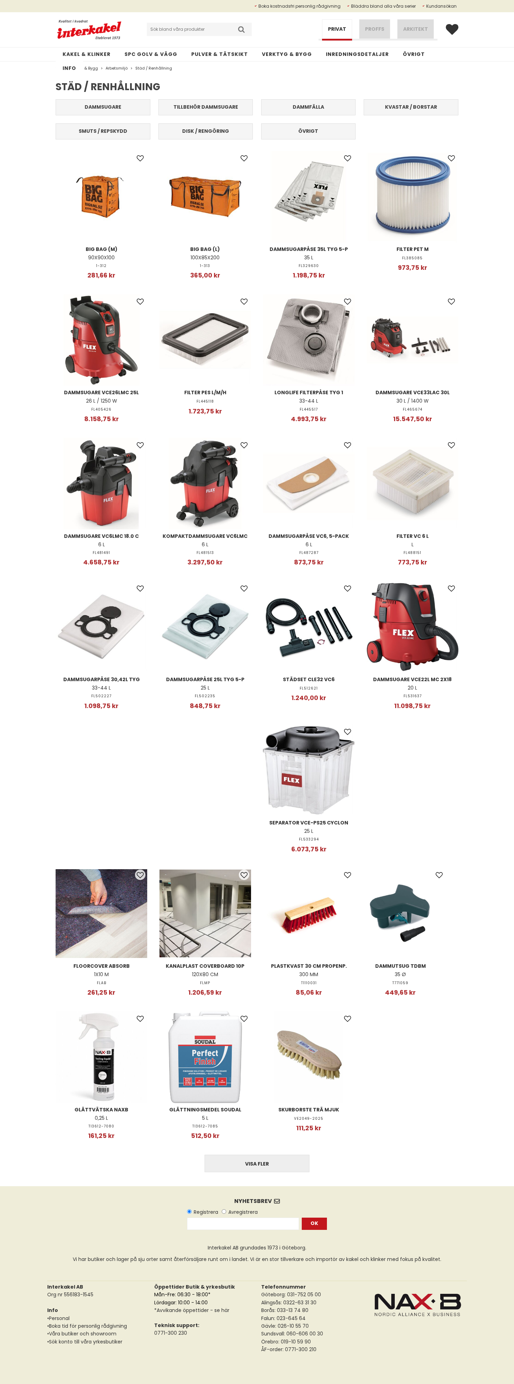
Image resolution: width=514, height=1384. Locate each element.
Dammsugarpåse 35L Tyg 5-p (309, 249)
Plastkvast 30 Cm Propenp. (309, 966)
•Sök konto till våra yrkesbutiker (84, 1341)
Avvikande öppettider (183, 1310)
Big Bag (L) (205, 249)
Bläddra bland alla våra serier (383, 6)
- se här (219, 1310)
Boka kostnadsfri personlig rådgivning (299, 6)
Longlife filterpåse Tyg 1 (308, 392)
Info (69, 68)
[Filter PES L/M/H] (205, 340)
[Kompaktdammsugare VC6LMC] (205, 483)
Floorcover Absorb (101, 966)
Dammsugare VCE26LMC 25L (101, 392)
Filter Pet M (413, 249)
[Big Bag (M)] (101, 197)
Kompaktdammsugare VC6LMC (205, 536)
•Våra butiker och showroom (81, 1333)
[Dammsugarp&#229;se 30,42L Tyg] (101, 627)
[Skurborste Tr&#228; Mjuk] (309, 1057)
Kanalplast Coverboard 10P (205, 966)
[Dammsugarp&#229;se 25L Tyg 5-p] (205, 627)
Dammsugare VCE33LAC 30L (413, 392)
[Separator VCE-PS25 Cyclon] (309, 770)
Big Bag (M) (101, 249)
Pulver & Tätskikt (219, 54)
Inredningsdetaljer (357, 54)
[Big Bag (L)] (205, 197)
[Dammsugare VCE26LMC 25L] (101, 340)
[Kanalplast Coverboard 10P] (205, 913)
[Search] (241, 29)
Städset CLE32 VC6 (309, 679)
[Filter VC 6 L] (412, 483)
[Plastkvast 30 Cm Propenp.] (309, 913)
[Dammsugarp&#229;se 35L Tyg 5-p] (309, 197)
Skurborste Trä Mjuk (308, 1109)
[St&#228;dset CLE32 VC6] (309, 627)
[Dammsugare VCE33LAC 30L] (412, 340)
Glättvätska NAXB (101, 1109)
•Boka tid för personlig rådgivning (87, 1325)
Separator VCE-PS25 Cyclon (308, 822)
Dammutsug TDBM (400, 966)
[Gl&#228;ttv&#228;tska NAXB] (101, 1057)
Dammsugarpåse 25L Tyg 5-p (205, 679)
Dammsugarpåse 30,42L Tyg (101, 679)
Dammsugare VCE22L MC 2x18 (412, 679)
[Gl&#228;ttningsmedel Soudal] (205, 1057)
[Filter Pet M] (412, 197)
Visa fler (257, 1163)
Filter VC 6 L (413, 536)
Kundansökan (441, 6)
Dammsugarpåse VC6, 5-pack (309, 536)
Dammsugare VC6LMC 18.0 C (101, 536)
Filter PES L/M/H (205, 392)
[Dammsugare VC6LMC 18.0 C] (101, 483)
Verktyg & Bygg (287, 54)
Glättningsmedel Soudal (205, 1109)
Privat (337, 29)
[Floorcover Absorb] (101, 913)
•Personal (58, 1318)
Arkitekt (415, 29)
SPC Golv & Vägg (150, 54)
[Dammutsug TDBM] (400, 913)
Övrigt (414, 54)
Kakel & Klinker (86, 54)
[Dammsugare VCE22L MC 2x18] (412, 627)
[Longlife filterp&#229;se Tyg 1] (309, 340)
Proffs (374, 29)
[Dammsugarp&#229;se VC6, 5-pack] (309, 483)
